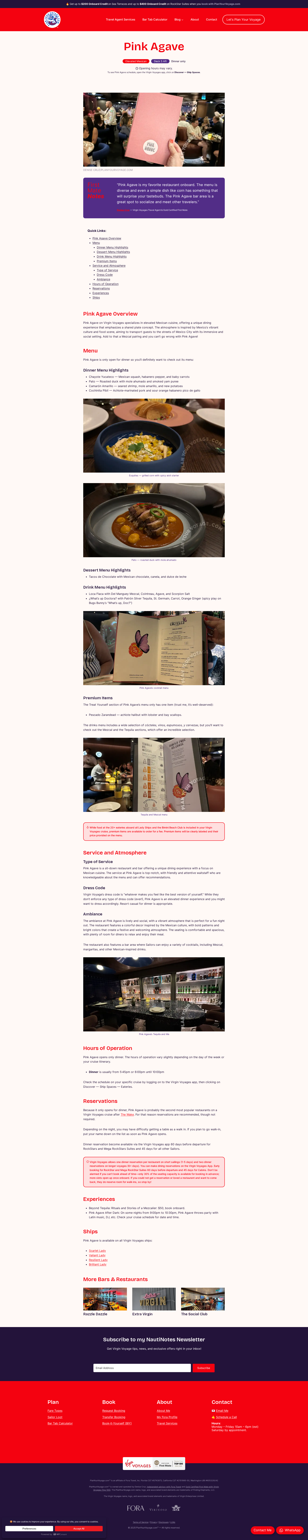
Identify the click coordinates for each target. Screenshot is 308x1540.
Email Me (222, 1410)
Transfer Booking (113, 1417)
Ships (96, 297)
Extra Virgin (142, 1314)
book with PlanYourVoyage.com (221, 3)
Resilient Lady (98, 1260)
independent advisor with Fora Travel (164, 1486)
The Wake (127, 1114)
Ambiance (103, 279)
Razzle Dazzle (95, 1314)
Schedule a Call (226, 1417)
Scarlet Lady (97, 1250)
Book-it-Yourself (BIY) (117, 1423)
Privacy (153, 1522)
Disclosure (163, 1522)
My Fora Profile (167, 1417)
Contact (211, 19)
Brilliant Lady (97, 1264)
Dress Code (105, 274)
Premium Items (107, 261)
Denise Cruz (123, 210)
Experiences (101, 293)
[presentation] (105, 1299)
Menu (96, 242)
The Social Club (194, 1314)
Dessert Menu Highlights (113, 252)
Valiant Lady (97, 1255)
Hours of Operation (106, 284)
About (195, 19)
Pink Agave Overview (107, 238)
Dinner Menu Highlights (112, 247)
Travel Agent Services (120, 19)
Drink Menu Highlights (112, 256)
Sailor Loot (55, 1417)
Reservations (101, 288)
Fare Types (55, 1410)
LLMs (172, 1522)
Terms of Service (140, 1522)
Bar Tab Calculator (154, 19)
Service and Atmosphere (109, 265)
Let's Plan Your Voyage (244, 19)
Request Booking (113, 1410)
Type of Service (107, 270)
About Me (163, 1410)
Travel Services (167, 1423)
